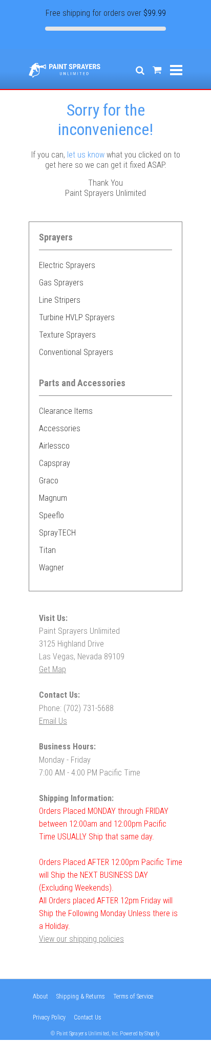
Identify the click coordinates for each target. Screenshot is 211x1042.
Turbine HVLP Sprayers (77, 317)
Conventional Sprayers (76, 352)
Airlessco (54, 446)
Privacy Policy (49, 1017)
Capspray (54, 463)
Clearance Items (66, 411)
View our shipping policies (81, 939)
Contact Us (87, 1017)
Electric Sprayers (67, 265)
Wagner (51, 567)
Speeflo (51, 515)
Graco (48, 480)
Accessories (59, 428)
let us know (85, 155)
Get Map (52, 669)
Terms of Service (133, 996)
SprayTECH (57, 533)
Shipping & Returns (80, 996)
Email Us (53, 721)
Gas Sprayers (61, 282)
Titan (47, 550)
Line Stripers (59, 300)
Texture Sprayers (67, 335)
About (40, 996)
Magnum (53, 498)
